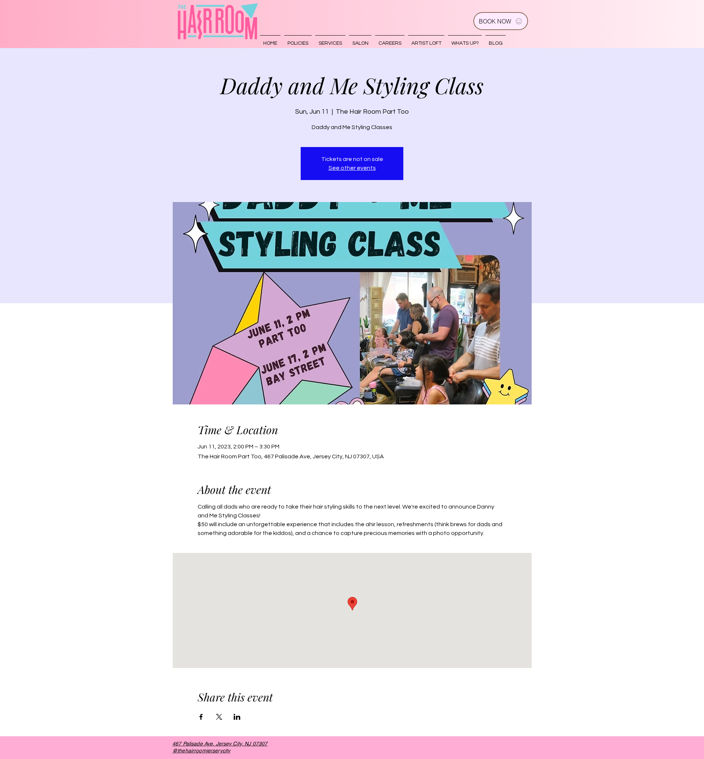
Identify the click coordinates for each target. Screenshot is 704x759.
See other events (352, 168)
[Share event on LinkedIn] (237, 717)
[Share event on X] (219, 717)
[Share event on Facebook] (201, 717)
